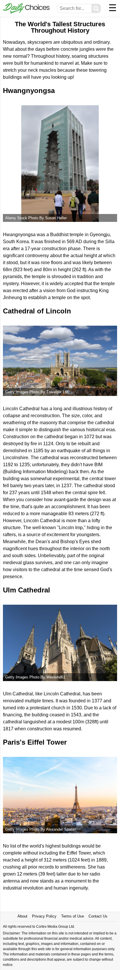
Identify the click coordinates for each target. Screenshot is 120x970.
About (22, 916)
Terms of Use (72, 916)
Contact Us (98, 916)
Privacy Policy (44, 916)
